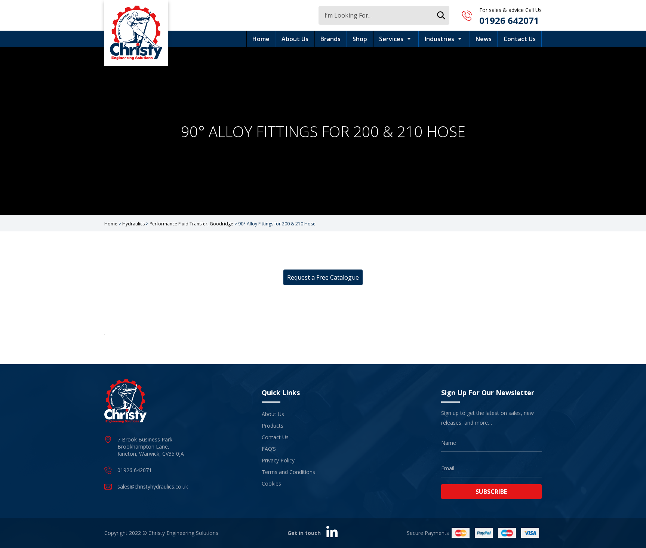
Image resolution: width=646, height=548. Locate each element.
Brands (330, 39)
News (484, 39)
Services (391, 39)
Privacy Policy (278, 460)
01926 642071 (509, 20)
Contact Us (520, 39)
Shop (360, 39)
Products (272, 425)
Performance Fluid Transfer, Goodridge (191, 224)
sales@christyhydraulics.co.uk (152, 486)
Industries (439, 39)
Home (261, 39)
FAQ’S (269, 448)
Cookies (271, 483)
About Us (295, 39)
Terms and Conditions (288, 471)
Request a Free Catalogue (323, 277)
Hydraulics (133, 224)
